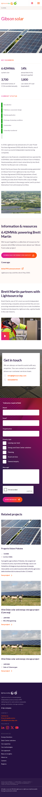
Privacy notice (27, 781)
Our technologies (7, 747)
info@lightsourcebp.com (9, 720)
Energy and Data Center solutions (19, 447)
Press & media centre (8, 718)
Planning (11, 452)
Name (5, 407)
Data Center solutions (8, 740)
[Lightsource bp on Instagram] (7, 727)
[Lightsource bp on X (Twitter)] (12, 727)
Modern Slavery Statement (8, 783)
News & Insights (6, 754)
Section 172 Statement (23, 783)
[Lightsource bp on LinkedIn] (2, 727)
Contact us (4, 716)
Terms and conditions (7, 781)
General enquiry (13, 461)
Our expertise (5, 744)
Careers (3, 760)
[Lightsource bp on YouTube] (17, 727)
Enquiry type (7, 439)
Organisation (7, 428)
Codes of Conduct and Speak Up (9, 784)
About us (4, 757)
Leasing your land (14, 443)
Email (5, 418)
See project (5, 575)
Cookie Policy (18, 781)
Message (6, 467)
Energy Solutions (6, 737)
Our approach (5, 750)
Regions (4, 764)
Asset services (13, 457)
